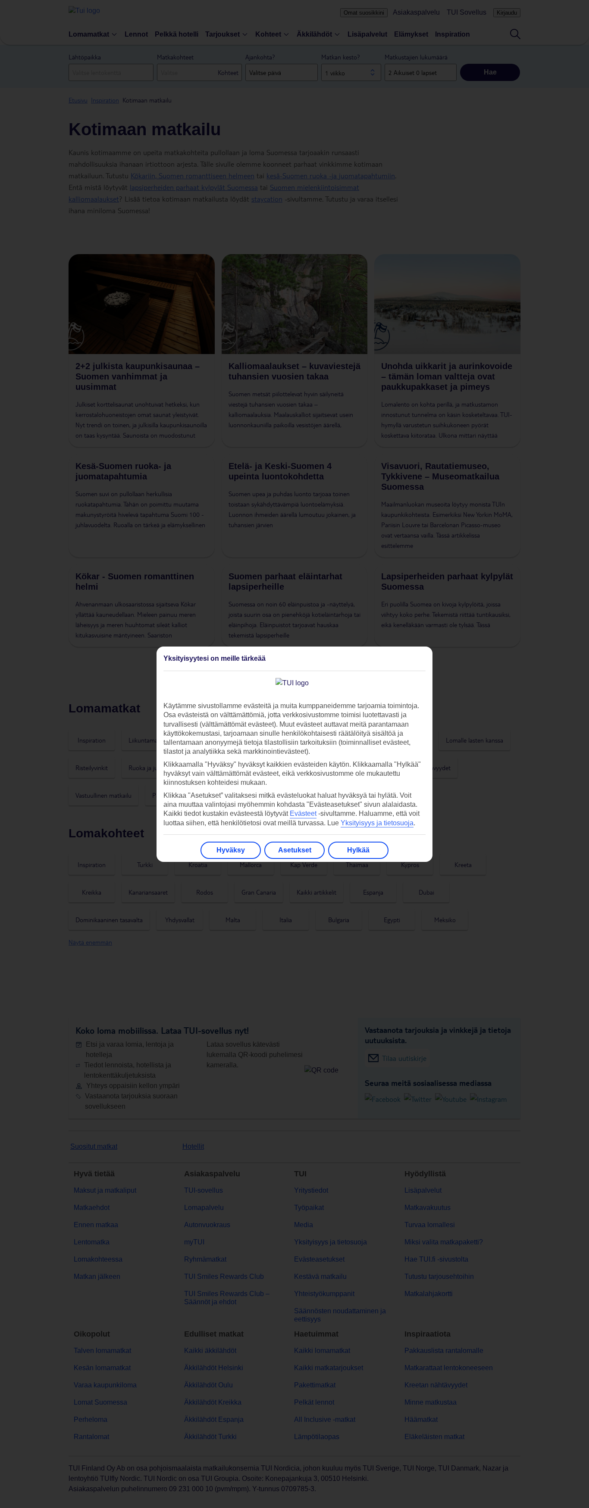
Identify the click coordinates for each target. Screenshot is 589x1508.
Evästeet (303, 813)
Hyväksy (230, 850)
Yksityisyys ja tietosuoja (377, 823)
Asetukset (294, 850)
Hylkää (358, 850)
